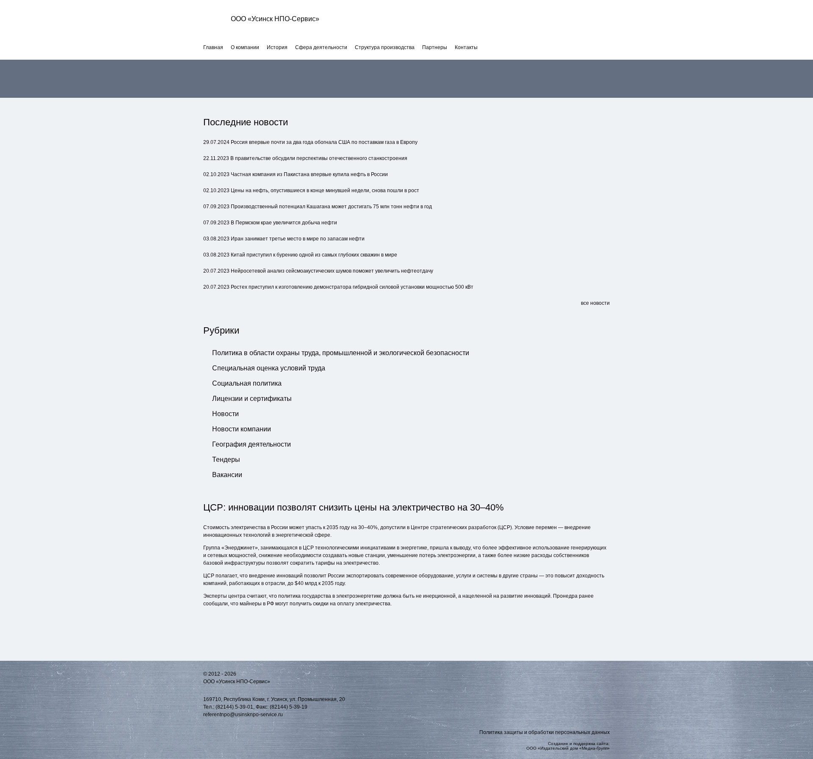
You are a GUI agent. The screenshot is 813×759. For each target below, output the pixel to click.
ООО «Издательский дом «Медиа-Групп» (568, 748)
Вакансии (227, 474)
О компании (245, 47)
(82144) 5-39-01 (234, 707)
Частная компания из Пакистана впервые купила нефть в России (309, 174)
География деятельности (251, 444)
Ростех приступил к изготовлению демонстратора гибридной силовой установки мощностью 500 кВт (352, 287)
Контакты (466, 47)
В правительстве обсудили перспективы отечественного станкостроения (318, 158)
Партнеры (434, 47)
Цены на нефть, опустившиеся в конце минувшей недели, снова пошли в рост (325, 190)
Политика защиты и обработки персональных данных (544, 732)
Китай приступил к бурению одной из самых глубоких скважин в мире (314, 255)
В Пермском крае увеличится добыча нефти (284, 223)
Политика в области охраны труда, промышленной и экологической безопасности (340, 352)
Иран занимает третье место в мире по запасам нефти (298, 239)
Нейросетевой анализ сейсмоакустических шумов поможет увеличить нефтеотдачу (332, 271)
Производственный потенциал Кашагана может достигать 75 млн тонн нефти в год (331, 207)
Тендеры (226, 459)
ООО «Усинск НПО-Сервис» (275, 18)
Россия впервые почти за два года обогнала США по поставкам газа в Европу (324, 142)
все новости (595, 303)
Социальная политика (247, 383)
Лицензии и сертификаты (252, 398)
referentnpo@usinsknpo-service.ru (243, 715)
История (277, 47)
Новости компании (241, 429)
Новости (225, 413)
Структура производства (385, 47)
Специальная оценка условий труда (268, 368)
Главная (213, 47)
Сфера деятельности (321, 47)
